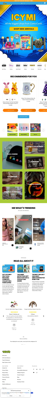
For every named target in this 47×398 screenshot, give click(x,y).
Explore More (23, 116)
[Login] (39, 3)
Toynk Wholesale (6, 360)
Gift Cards (4, 355)
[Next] (43, 129)
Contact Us (4, 368)
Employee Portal (20, 381)
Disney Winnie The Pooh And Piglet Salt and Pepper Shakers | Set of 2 (10, 102)
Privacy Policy (5, 370)
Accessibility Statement (22, 370)
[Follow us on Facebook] (33, 369)
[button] (44, 3)
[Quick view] (18, 83)
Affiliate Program (21, 372)
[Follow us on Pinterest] (43, 369)
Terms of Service (5, 377)
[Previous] (3, 129)
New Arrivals (12, 134)
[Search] (24, 3)
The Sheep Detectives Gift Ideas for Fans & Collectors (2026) (23, 278)
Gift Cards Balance (6, 357)
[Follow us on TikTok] (36, 372)
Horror (35, 134)
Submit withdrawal (6, 384)
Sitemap (4, 379)
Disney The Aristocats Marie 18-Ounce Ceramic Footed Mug (28, 99)
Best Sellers (24, 134)
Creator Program (20, 375)
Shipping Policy (5, 375)
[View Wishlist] (41, 3)
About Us (19, 368)
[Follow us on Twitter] (36, 369)
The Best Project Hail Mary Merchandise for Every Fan (38, 277)
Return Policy (5, 372)
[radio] (7, 99)
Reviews (19, 379)
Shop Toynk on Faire (6, 362)
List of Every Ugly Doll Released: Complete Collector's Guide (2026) (7, 279)
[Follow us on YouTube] (33, 372)
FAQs (3, 381)
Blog (18, 377)
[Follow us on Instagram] (40, 369)
